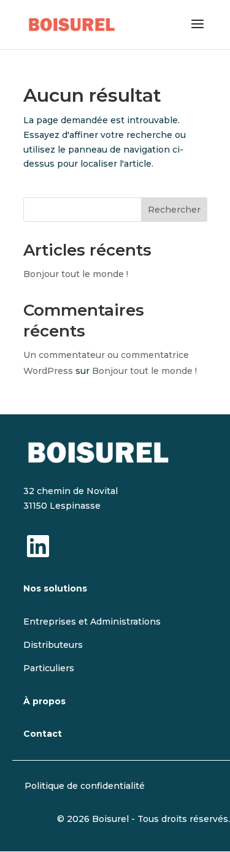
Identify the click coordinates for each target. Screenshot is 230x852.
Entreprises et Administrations (92, 621)
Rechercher (174, 209)
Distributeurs (53, 644)
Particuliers (48, 668)
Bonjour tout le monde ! (75, 274)
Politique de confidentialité (85, 785)
